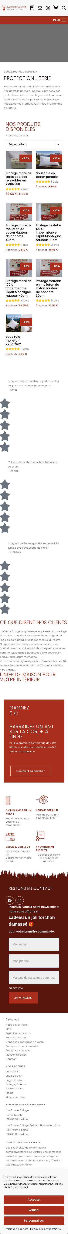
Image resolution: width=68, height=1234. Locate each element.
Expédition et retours (18, 1033)
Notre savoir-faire (17, 1025)
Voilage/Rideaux (16, 1084)
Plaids (9, 1093)
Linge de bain (14, 1076)
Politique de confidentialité (45, 1229)
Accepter (34, 1200)
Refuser (34, 1210)
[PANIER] (55, 8)
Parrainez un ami (16, 1037)
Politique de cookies (17, 1229)
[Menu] (63, 20)
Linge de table (14, 1080)
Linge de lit (12, 1071)
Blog (8, 1029)
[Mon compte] (48, 8)
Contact (10, 1059)
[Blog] (32, 8)
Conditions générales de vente (25, 1042)
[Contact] (40, 8)
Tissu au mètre (15, 1088)
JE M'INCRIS (23, 997)
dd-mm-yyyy (16, 988)
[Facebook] (10, 900)
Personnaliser (34, 1221)
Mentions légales (16, 1055)
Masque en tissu (16, 1097)
